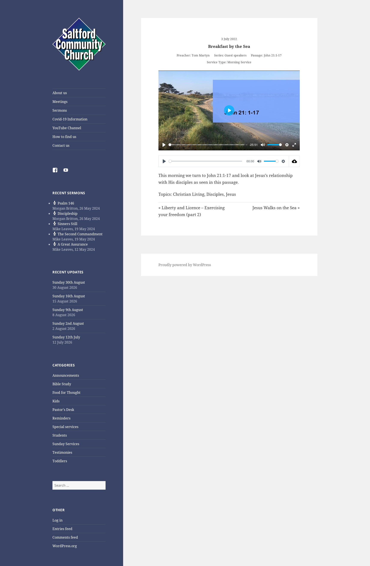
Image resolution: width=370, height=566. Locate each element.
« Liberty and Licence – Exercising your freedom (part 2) (191, 211)
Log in (57, 520)
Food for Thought (66, 392)
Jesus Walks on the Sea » (276, 207)
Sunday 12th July (66, 337)
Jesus (231, 194)
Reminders (61, 418)
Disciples (215, 194)
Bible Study (61, 384)
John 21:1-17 (273, 55)
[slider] (207, 145)
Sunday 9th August (67, 309)
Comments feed (65, 537)
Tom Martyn (201, 55)
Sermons (59, 110)
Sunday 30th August (68, 282)
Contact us (60, 145)
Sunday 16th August (68, 296)
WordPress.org (64, 546)
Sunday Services (65, 444)
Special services (65, 426)
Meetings (59, 101)
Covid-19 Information (69, 119)
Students (59, 435)
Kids (56, 401)
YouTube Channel (66, 128)
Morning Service (239, 62)
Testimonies (62, 452)
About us (59, 92)
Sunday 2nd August (68, 323)
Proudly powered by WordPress (184, 264)
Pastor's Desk (63, 409)
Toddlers (59, 461)
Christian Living (188, 194)
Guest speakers (235, 55)
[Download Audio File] (294, 161)
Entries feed (62, 528)
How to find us (64, 136)
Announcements (65, 375)
